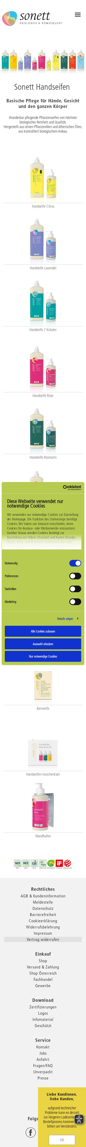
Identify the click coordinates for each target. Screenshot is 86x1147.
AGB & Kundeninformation (43, 895)
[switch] (75, 576)
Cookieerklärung (43, 920)
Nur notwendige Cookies (43, 656)
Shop (43, 960)
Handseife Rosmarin (43, 457)
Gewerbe (43, 985)
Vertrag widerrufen (43, 939)
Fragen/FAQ (43, 1065)
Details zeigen (65, 618)
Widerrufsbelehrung (43, 927)
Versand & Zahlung (43, 966)
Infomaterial (43, 1019)
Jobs (43, 1053)
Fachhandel (43, 979)
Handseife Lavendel (43, 268)
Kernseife (43, 708)
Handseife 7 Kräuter (43, 330)
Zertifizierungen (43, 1006)
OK (62, 1140)
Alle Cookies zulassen (43, 631)
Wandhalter (43, 836)
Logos (43, 1013)
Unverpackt (43, 1071)
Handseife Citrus (43, 206)
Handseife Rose (43, 395)
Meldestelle (43, 902)
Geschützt (43, 1025)
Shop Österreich (43, 973)
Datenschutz (43, 908)
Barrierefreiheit (43, 914)
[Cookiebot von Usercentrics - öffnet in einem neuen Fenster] (63, 487)
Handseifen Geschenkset (43, 774)
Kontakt (43, 1046)
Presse (43, 1078)
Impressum (43, 933)
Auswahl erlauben (43, 644)
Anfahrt (43, 1059)
